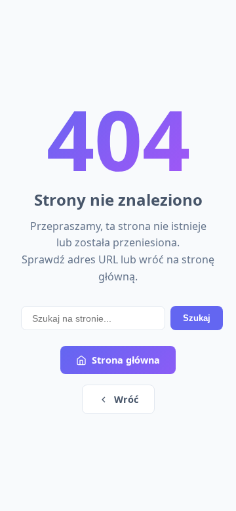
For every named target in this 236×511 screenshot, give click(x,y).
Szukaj (196, 318)
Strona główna (126, 360)
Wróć (126, 399)
